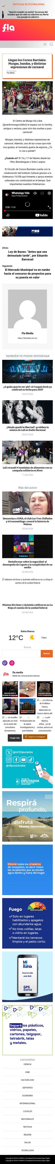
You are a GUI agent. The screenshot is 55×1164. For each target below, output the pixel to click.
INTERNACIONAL (27, 1103)
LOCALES (27, 1111)
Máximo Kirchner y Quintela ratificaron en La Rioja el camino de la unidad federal (27, 606)
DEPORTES (28, 1088)
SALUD (27, 1142)
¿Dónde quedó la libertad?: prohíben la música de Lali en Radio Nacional (27, 428)
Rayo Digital (46, 1158)
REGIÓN (27, 1135)
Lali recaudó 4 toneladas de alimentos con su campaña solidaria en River (27, 469)
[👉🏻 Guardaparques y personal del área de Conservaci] (45, 689)
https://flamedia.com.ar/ (27, 338)
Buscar (27, 647)
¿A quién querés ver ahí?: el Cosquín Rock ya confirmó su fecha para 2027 (27, 388)
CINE (27, 1072)
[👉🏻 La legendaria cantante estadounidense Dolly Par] (27, 689)
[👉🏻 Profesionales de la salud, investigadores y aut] (27, 724)
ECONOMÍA (27, 1095)
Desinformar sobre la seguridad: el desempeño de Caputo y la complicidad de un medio (27, 564)
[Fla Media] (27, 309)
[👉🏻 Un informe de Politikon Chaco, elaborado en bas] (45, 706)
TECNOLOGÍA (27, 1150)
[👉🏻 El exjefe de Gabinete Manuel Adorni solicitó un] (10, 706)
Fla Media (11, 73)
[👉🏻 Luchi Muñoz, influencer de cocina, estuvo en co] (45, 724)
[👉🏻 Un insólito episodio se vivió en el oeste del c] (10, 724)
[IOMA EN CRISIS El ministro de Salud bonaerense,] (10, 689)
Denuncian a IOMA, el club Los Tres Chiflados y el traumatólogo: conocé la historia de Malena (27, 521)
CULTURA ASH (27, 1080)
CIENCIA (27, 1064)
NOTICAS (27, 1127)
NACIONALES (27, 1119)
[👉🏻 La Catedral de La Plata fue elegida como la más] (27, 706)
